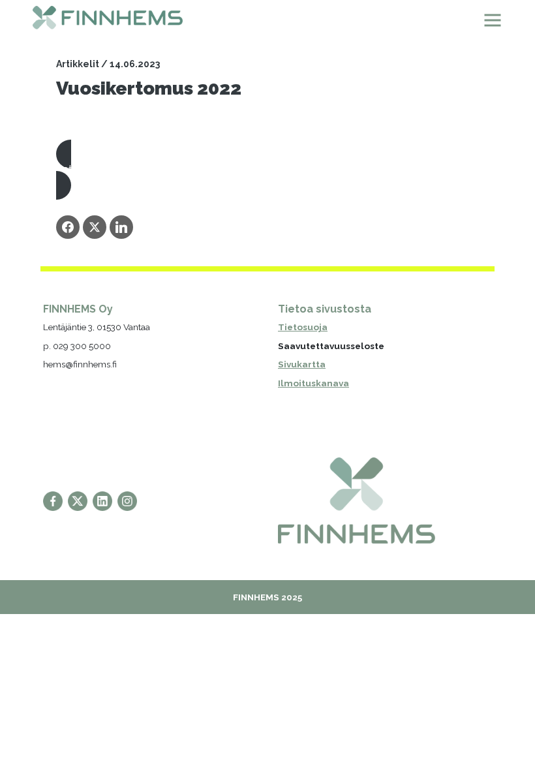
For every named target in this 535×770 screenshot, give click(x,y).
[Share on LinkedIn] (121, 227)
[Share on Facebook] (68, 227)
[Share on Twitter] (94, 227)
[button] (267, 170)
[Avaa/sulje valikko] (492, 20)
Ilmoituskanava (313, 383)
